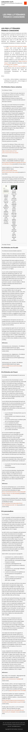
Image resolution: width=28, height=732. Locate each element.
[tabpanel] (14, 167)
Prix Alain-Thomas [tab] (6, 244)
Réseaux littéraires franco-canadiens (17, 66)
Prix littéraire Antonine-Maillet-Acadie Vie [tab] (11, 250)
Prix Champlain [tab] (5, 514)
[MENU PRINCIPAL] (25, 3)
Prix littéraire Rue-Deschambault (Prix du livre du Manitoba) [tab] (13, 376)
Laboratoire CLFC (7, 2)
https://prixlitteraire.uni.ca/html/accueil (11, 365)
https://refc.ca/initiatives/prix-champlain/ (12, 679)
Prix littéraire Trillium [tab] (7, 90)
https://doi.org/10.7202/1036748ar (17, 690)
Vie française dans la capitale (11, 64)
